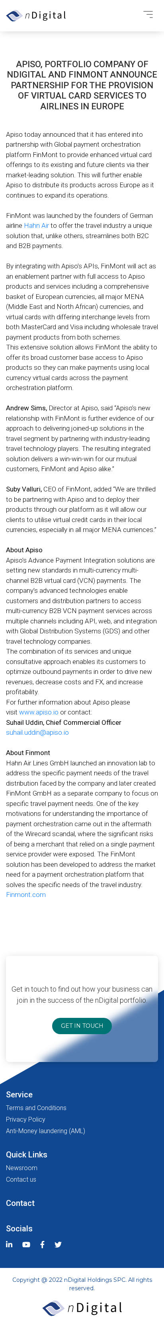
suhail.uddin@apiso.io (37, 732)
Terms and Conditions (36, 1108)
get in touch (82, 1025)
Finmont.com (26, 895)
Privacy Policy (25, 1119)
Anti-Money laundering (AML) (45, 1131)
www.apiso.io (39, 712)
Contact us (21, 1179)
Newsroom (21, 1168)
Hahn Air (36, 225)
